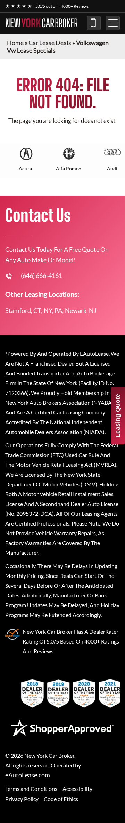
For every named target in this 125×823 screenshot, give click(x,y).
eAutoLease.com (27, 775)
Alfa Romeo (68, 168)
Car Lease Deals (49, 42)
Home (15, 42)
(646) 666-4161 (94, 23)
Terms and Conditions (31, 788)
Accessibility (77, 788)
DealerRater (103, 631)
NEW (41, 23)
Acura (25, 168)
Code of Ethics (61, 798)
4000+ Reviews (75, 6)
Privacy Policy (22, 798)
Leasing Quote (117, 416)
